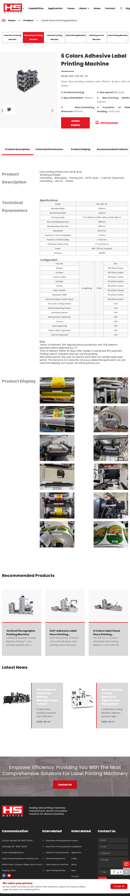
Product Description (17, 149)
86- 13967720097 (19, 846)
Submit (102, 879)
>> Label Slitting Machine (53, 858)
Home (11, 20)
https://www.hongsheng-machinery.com (20, 858)
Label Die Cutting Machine (54, 37)
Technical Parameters (49, 149)
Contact (110, 8)
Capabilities (36, 8)
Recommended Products (112, 149)
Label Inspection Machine (96, 37)
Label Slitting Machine (75, 35)
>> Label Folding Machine (53, 870)
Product (16, 8)
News (97, 8)
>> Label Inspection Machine (55, 864)
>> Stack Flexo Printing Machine (56, 846)
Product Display (81, 149)
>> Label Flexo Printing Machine (56, 840)
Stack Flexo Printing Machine (59, 20)
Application (55, 8)
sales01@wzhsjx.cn (16, 852)
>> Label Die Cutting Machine (55, 852)
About (83, 8)
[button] (2, 110)
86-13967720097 (25, 840)
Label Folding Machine (117, 35)
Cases (71, 8)
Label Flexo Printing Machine (12, 37)
